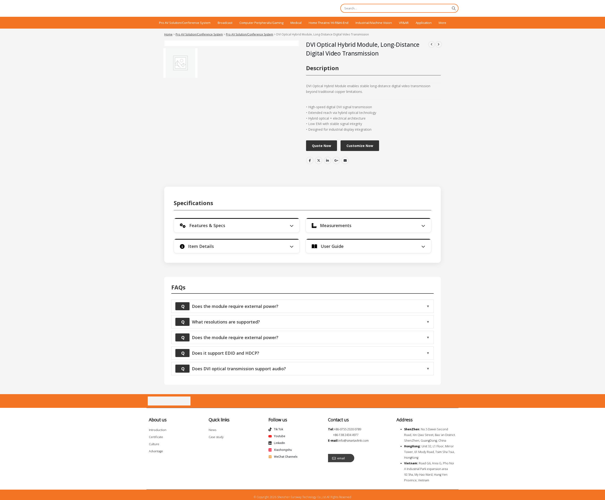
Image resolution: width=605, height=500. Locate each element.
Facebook (310, 160)
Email (345, 160)
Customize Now (359, 145)
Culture (154, 444)
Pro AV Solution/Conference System (185, 23)
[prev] (431, 44)
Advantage (156, 451)
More (442, 23)
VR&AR (404, 23)
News (212, 430)
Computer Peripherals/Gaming (261, 23)
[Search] (453, 8)
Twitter (318, 160)
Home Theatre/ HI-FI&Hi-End (328, 23)
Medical (296, 23)
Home (168, 34)
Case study (216, 437)
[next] (438, 44)
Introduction (157, 430)
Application (424, 23)
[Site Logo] (173, 8)
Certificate (156, 437)
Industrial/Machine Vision (373, 23)
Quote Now (321, 145)
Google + (336, 160)
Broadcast (225, 23)
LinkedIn (327, 160)
